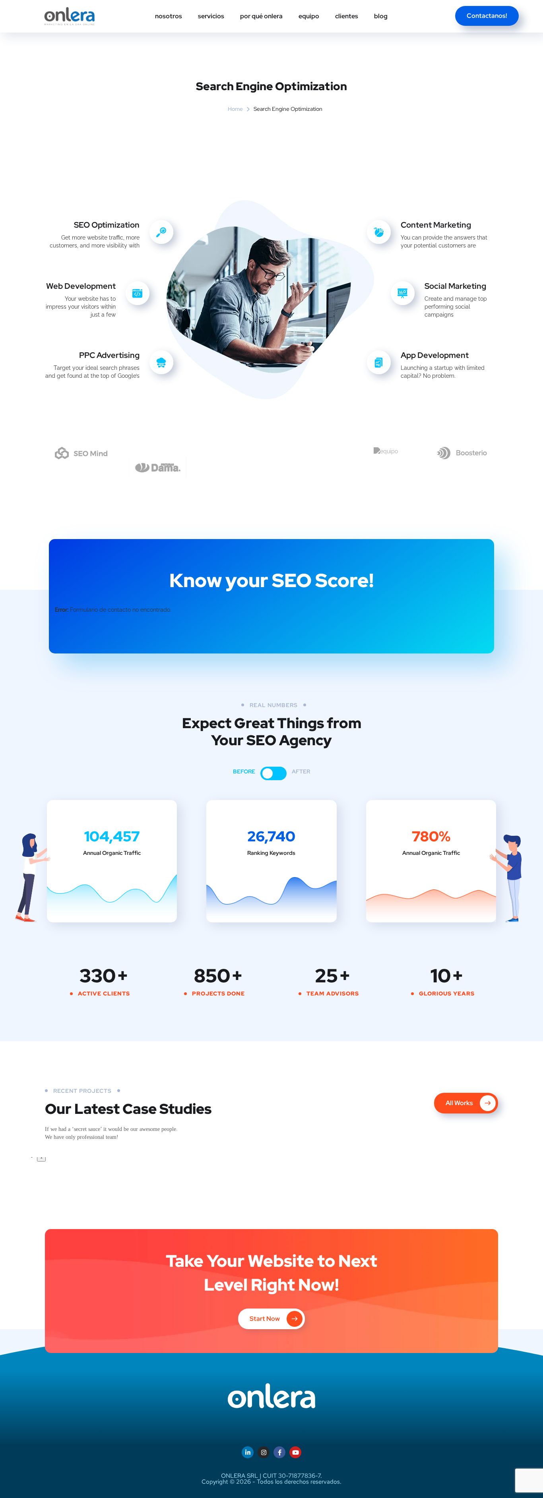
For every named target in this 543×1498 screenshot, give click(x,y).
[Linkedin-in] (248, 1452)
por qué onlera (261, 16)
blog (381, 16)
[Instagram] (264, 1452)
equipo (309, 16)
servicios (211, 16)
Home (235, 108)
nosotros (168, 16)
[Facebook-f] (279, 1452)
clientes (346, 16)
